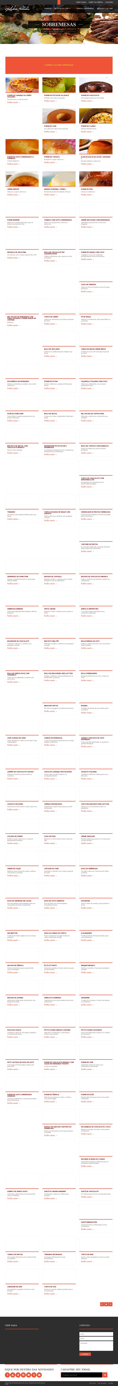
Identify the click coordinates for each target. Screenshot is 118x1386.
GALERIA (109, 2)
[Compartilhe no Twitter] (106, 1304)
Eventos (47, 8)
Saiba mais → (13, 102)
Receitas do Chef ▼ (62, 9)
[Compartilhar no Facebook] (110, 1304)
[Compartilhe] (102, 1304)
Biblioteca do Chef (105, 8)
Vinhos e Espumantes (85, 8)
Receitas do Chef (56, 31)
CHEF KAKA (81, 2)
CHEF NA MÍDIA (96, 2)
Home (44, 31)
